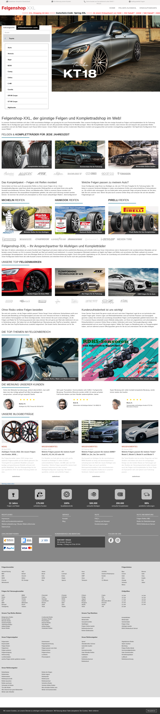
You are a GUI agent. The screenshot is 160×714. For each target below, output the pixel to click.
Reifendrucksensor (87, 628)
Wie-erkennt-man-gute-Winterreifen (12, 689)
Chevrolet (44, 595)
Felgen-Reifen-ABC (143, 518)
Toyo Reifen (45, 624)
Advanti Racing (6, 571)
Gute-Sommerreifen (127, 652)
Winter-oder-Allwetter (8, 692)
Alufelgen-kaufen (127, 626)
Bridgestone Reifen (7, 617)
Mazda (84, 601)
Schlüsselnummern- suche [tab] (28, 27)
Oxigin (63, 578)
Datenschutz (6, 527)
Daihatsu (64, 597)
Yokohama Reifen (7, 624)
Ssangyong (5, 606)
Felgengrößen (46, 646)
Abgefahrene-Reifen (128, 641)
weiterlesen (16, 476)
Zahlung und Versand (102, 521)
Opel (63, 602)
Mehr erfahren (94, 711)
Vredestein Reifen (47, 628)
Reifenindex (5, 674)
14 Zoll (144, 595)
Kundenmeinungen (101, 524)
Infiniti (63, 599)
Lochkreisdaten (6, 657)
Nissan (44, 602)
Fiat (103, 597)
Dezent (24, 576)
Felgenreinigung (6, 652)
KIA (3, 601)
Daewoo (24, 597)
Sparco (64, 580)
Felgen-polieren (6, 650)
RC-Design (25, 580)
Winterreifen (85, 619)
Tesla (43, 606)
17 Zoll (124, 600)
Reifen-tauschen (6, 681)
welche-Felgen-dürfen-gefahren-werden (13, 659)
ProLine (4, 580)
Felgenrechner (46, 650)
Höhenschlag (6, 654)
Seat (63, 604)
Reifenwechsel (46, 681)
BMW (23, 595)
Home (112, 8)
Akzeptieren (151, 711)
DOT (83, 648)
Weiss (123, 585)
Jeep (103, 599)
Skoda (83, 604)
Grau (143, 576)
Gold (123, 576)
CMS (83, 574)
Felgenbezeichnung (48, 644)
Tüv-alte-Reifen (6, 687)
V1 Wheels (105, 580)
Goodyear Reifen (47, 619)
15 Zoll (124, 598)
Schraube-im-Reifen (8, 685)
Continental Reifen (47, 617)
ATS (63, 571)
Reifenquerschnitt (7, 678)
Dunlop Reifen (6, 619)
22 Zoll (144, 604)
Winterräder (125, 619)
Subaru (24, 606)
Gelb (143, 574)
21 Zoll (124, 604)
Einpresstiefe (5, 644)
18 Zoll (144, 600)
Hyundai (44, 599)
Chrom (124, 574)
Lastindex (84, 657)
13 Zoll (124, 595)
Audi (3, 595)
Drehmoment (45, 641)
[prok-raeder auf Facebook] (111, 540)
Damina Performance (108, 574)
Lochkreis (44, 654)
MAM (3, 578)
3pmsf (83, 641)
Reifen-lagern (46, 674)
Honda (24, 599)
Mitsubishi (25, 602)
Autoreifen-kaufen (87, 646)
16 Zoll (144, 598)
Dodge (84, 597)
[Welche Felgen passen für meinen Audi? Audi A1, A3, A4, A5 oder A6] (60, 430)
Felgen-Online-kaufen (88, 626)
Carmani (64, 574)
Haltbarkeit (85, 654)
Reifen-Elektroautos (87, 630)
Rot (143, 580)
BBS (3, 574)
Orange (124, 580)
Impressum (5, 518)
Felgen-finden (6, 646)
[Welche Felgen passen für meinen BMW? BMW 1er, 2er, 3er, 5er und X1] (100, 430)
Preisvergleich (46, 657)
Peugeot (84, 602)
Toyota (11, 38)
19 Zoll (124, 602)
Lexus (63, 601)
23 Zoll (124, 606)
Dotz (43, 576)
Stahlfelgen (85, 624)
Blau (123, 571)
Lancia (24, 601)
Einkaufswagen (148, 8)
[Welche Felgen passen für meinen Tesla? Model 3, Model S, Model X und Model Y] (140, 430)
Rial (43, 580)
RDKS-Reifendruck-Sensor (146, 524)
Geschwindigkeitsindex (128, 650)
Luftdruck (124, 657)
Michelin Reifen (6, 621)
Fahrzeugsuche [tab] (8, 27)
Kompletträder (126, 617)
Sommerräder (126, 622)
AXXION (104, 571)
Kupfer (144, 578)
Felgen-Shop (125, 624)
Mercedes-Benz (106, 601)
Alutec (43, 571)
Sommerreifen (86, 617)
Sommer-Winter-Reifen (48, 685)
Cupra (103, 595)
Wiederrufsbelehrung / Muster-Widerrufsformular (18, 524)
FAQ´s (97, 518)
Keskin (104, 576)
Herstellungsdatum (127, 654)
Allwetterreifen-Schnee (88, 644)
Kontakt (65, 518)
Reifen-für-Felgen (47, 672)
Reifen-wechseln (7, 683)
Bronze (144, 571)
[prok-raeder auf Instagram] (117, 540)
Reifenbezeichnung (127, 659)
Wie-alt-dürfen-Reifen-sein (49, 687)
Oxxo (83, 578)
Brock (43, 574)
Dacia (3, 597)
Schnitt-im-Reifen (47, 683)
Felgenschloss (46, 652)
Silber (143, 582)
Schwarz (124, 582)
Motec (23, 578)
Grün (123, 578)
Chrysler (64, 595)
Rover (23, 604)
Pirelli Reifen (45, 621)
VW (103, 606)
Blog (63, 521)
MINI (3, 602)
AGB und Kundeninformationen (12, 521)
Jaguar (84, 599)
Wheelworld (5, 582)
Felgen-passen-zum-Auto (49, 648)
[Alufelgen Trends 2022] (20, 430)
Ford (3, 599)
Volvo (83, 606)
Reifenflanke (5, 672)
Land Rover (45, 601)
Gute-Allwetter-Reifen (88, 652)
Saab (43, 604)
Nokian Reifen (6, 626)
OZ (102, 578)
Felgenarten (5, 641)
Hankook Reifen (6, 623)
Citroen (84, 595)
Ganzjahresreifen (87, 622)
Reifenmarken (6, 676)
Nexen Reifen (6, 628)
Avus (83, 571)
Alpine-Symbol (126, 644)
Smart (103, 604)
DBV (3, 576)
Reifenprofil (45, 676)
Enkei (63, 576)
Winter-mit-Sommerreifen (49, 689)
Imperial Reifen (46, 623)
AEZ (23, 571)
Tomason (84, 580)
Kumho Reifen (46, 626)
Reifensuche (45, 678)
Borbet (24, 574)
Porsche (104, 602)
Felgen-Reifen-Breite (128, 648)
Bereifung (124, 646)
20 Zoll (144, 602)
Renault (4, 604)
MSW (43, 578)
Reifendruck (85, 661)
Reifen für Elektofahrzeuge (146, 521)
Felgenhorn (5, 648)
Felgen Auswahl (127, 8)
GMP (83, 576)
